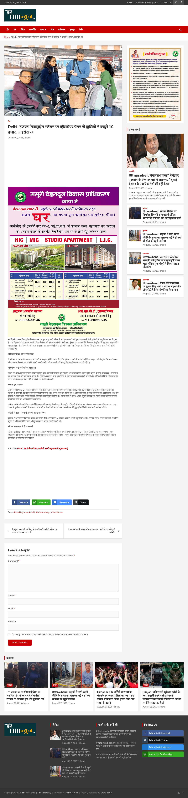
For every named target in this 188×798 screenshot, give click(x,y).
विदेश (23, 29)
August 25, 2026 (104, 707)
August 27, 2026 (136, 188)
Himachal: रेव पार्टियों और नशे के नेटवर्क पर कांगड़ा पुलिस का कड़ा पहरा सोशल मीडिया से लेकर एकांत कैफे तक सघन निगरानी (115, 697)
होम (8, 29)
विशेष (81, 29)
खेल (52, 29)
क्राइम (72, 29)
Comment (13, 561)
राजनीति (32, 29)
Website (12, 621)
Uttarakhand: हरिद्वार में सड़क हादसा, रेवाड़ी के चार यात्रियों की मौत (91, 531)
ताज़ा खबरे (134, 129)
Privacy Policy (152, 2)
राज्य (42, 29)
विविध (55, 724)
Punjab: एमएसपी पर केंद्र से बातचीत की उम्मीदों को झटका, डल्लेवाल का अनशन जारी (35, 531)
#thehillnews (57, 512)
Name (11, 595)
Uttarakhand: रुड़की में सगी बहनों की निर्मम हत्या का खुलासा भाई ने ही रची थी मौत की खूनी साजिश (162, 237)
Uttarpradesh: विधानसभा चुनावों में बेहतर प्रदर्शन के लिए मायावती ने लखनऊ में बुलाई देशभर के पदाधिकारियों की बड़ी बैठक (154, 180)
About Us (140, 2)
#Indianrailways (43, 512)
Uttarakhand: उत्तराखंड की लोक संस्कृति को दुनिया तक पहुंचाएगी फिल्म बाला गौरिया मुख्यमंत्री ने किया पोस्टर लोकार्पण (161, 262)
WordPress (106, 792)
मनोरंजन (61, 29)
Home (129, 2)
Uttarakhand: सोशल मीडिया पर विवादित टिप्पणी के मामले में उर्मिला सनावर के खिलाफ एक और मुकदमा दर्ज (162, 215)
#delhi (32, 512)
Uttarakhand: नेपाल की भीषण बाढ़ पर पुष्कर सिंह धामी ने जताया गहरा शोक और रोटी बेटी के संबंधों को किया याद (162, 286)
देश (15, 29)
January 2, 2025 (15, 138)
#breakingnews (21, 512)
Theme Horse (71, 792)
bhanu (28, 138)
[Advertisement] (63, 161)
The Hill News (28, 792)
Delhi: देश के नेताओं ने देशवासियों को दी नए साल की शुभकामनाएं (42, 448)
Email (11, 608)
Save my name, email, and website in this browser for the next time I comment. (50, 634)
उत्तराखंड (146, 254)
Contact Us (166, 2)
